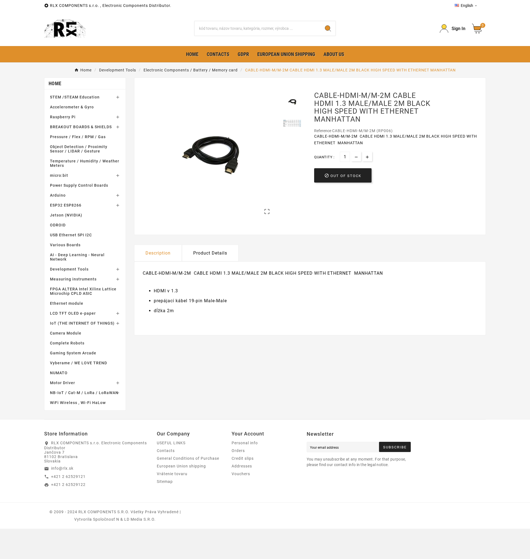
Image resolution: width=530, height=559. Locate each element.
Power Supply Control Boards (79, 185)
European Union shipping (181, 466)
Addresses (242, 466)
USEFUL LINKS (171, 443)
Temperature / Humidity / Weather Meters (84, 163)
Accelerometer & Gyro (72, 107)
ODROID (58, 225)
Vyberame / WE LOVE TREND (78, 363)
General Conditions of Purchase (188, 458)
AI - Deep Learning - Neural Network (77, 257)
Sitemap (165, 481)
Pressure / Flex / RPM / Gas (78, 137)
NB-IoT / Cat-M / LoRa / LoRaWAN (84, 393)
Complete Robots (67, 343)
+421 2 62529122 (68, 484)
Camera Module (65, 333)
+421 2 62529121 (68, 476)
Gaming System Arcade (73, 353)
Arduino (58, 195)
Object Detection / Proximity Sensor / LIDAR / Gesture (78, 149)
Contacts (166, 450)
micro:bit (59, 175)
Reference (323, 131)
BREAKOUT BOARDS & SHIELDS (81, 127)
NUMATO (59, 373)
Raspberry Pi (63, 117)
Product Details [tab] (210, 253)
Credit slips (243, 458)
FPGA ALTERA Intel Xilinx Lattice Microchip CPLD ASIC (83, 291)
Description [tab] (158, 253)
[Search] (328, 28)
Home (55, 83)
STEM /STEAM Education (75, 97)
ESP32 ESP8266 (65, 205)
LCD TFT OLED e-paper (73, 313)
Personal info (245, 443)
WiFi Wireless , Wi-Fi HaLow (78, 402)
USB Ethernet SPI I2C (71, 235)
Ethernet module (66, 303)
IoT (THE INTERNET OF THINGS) (82, 323)
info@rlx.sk (62, 468)
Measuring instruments (73, 279)
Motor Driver (62, 383)
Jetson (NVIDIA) (66, 215)
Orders (238, 450)
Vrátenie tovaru (172, 474)
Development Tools (69, 269)
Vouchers (241, 474)
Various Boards (65, 245)
